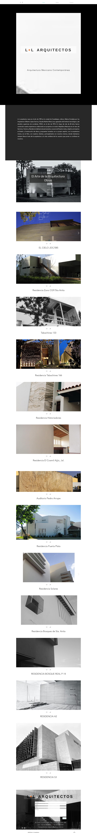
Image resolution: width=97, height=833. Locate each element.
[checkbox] (47, 244)
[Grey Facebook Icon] (20, 2)
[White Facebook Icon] (22, 828)
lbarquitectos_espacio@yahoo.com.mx (50, 827)
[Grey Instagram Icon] (22, 2)
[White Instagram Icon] (25, 828)
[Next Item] (78, 233)
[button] (50, 244)
